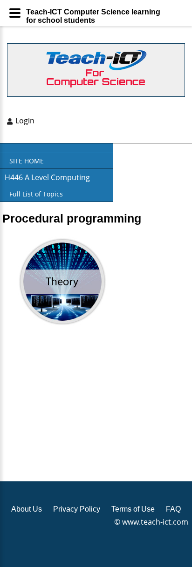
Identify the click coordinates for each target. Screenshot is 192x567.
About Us (26, 509)
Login (24, 120)
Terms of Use (133, 509)
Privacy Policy (76, 509)
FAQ (173, 509)
